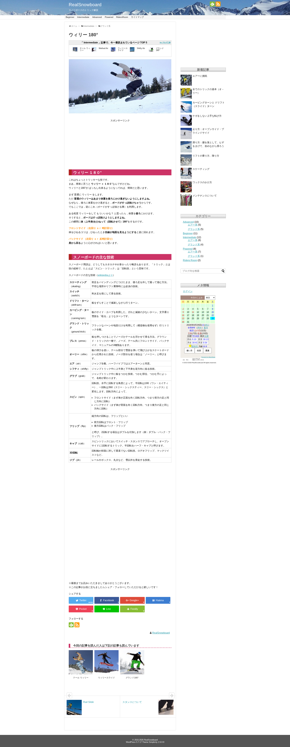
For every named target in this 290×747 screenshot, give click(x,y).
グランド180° (160, 49)
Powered (109, 17)
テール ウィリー (85, 49)
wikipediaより (105, 275)
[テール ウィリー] (81, 662)
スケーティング (201, 169)
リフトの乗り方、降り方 (206, 155)
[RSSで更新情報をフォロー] (218, 4)
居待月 (195, 346)
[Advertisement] (94, 144)
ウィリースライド (123, 49)
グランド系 (194, 229)
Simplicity (153, 742)
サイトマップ (137, 17)
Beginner (70, 17)
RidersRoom (122, 17)
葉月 (206, 327)
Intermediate (83, 17)
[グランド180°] (132, 662)
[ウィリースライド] (106, 662)
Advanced (97, 17)
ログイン (188, 291)
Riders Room (190, 260)
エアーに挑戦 (200, 76)
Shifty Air (141, 48)
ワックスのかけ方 (202, 182)
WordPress (131, 742)
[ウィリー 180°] (158, 600)
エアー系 (192, 225)
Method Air (103, 48)
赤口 (207, 325)
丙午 (199, 327)
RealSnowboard (85, 4)
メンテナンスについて (205, 195)
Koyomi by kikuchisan (208, 357)
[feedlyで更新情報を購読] (212, 4)
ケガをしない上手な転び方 (207, 116)
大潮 (206, 336)
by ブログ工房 (165, 42)
